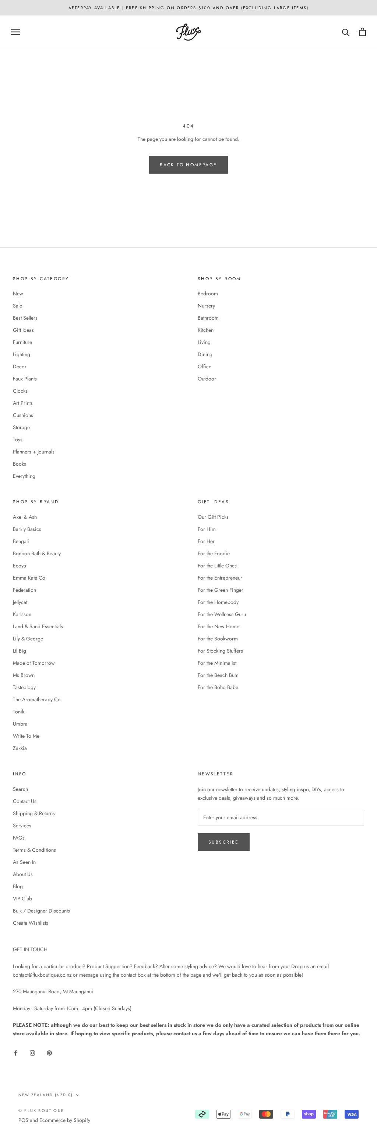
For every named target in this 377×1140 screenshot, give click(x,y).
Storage (21, 427)
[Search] (346, 32)
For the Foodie (214, 553)
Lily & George (28, 638)
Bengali (21, 541)
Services (22, 825)
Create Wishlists (30, 923)
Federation (24, 590)
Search (20, 789)
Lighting (21, 354)
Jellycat (20, 602)
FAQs (19, 837)
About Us (23, 874)
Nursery (206, 305)
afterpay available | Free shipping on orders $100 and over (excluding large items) (188, 8)
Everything (24, 476)
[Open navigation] (15, 32)
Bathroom (208, 318)
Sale (17, 305)
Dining (205, 354)
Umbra (20, 723)
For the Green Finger (220, 590)
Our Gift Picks (213, 517)
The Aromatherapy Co (37, 699)
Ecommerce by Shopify (64, 1120)
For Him (207, 529)
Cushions (23, 415)
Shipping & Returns (34, 813)
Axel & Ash (25, 517)
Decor (20, 366)
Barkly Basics (27, 529)
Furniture (22, 342)
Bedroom (208, 293)
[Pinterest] (49, 1053)
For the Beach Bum (218, 675)
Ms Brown (24, 675)
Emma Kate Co (29, 577)
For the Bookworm (218, 638)
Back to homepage (188, 164)
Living (204, 342)
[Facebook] (15, 1053)
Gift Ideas (23, 330)
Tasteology (24, 687)
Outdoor (207, 378)
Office (204, 366)
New (18, 293)
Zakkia (20, 748)
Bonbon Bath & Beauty (37, 553)
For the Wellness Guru (222, 614)
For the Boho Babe (218, 687)
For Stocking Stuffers (220, 650)
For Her (206, 541)
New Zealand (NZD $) (45, 1095)
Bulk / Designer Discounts (41, 910)
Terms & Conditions (34, 850)
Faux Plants (25, 378)
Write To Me (26, 736)
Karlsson (22, 614)
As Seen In (24, 862)
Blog (18, 886)
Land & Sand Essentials (38, 626)
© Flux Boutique (41, 1110)
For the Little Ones (217, 565)
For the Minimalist (217, 663)
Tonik (18, 711)
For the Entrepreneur (220, 577)
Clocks (20, 391)
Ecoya (19, 565)
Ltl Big (19, 650)
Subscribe (223, 842)
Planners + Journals (33, 451)
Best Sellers (25, 318)
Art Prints (23, 403)
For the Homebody (218, 602)
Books (19, 464)
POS (23, 1120)
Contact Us (24, 801)
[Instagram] (32, 1053)
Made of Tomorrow (34, 663)
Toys (17, 439)
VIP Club (22, 898)
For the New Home (218, 626)
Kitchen (206, 330)
